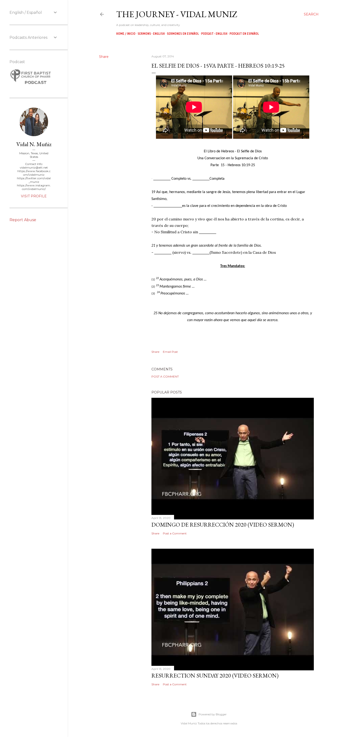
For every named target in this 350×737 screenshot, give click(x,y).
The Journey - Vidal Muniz (176, 14)
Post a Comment (165, 376)
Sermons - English (151, 33)
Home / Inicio (125, 33)
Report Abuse (23, 220)
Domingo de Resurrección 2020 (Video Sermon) (222, 524)
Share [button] (104, 57)
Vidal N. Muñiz (33, 144)
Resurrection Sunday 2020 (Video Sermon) (215, 675)
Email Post (170, 352)
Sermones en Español (183, 33)
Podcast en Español (244, 33)
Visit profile (34, 196)
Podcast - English (214, 33)
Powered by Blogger (213, 714)
